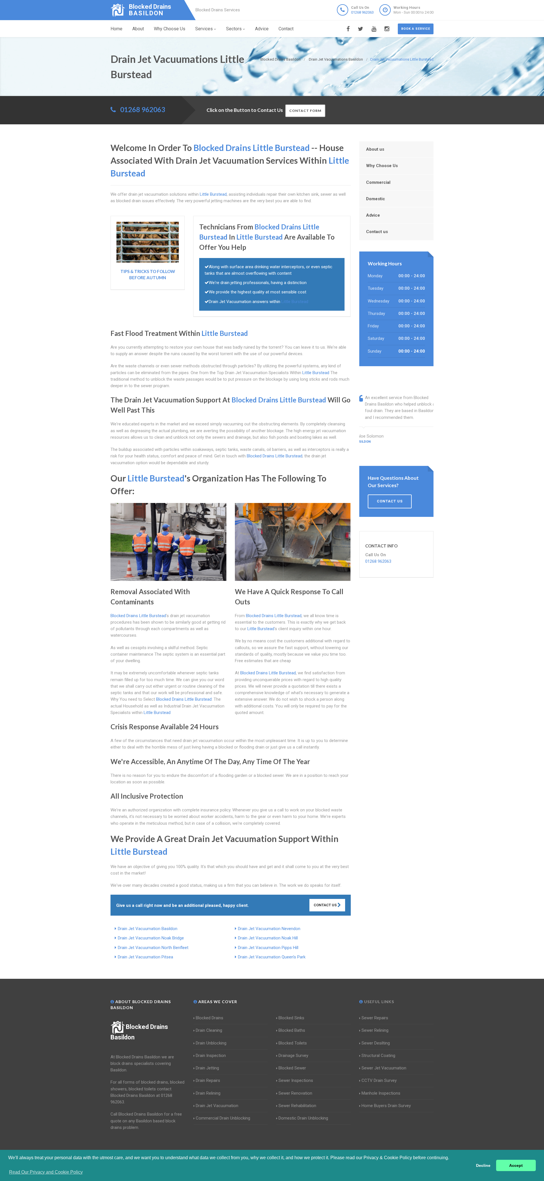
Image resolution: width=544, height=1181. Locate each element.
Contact (286, 28)
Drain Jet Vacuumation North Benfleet (153, 947)
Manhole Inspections (381, 1093)
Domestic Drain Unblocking (303, 1118)
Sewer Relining (375, 1030)
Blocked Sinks (291, 1017)
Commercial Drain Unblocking (223, 1118)
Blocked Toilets (293, 1043)
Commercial (378, 182)
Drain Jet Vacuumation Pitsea (145, 957)
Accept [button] (516, 1165)
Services (204, 28)
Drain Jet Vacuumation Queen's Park (271, 957)
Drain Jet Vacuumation (217, 1105)
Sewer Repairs (375, 1017)
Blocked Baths (292, 1030)
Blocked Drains (209, 1017)
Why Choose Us (169, 28)
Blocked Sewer (292, 1068)
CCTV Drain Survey (379, 1080)
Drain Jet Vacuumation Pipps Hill (268, 947)
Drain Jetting (207, 1068)
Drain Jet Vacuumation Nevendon (269, 928)
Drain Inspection (211, 1055)
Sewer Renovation (295, 1093)
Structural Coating (378, 1055)
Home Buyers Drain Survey (386, 1105)
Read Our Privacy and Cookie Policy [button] (46, 1172)
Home (116, 28)
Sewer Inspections (296, 1080)
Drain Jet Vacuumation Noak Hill (268, 938)
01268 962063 (362, 12)
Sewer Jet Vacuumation (384, 1068)
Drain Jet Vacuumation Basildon (147, 928)
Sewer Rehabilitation (297, 1105)
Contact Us (325, 905)
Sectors (234, 28)
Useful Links (378, 1001)
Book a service (415, 29)
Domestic (375, 198)
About (138, 28)
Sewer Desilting (376, 1043)
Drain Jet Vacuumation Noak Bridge (151, 938)
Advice (262, 28)
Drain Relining (208, 1093)
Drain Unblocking (211, 1043)
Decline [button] (483, 1165)
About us (375, 149)
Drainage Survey (293, 1055)
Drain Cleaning (209, 1030)
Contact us (377, 231)
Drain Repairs (208, 1080)
